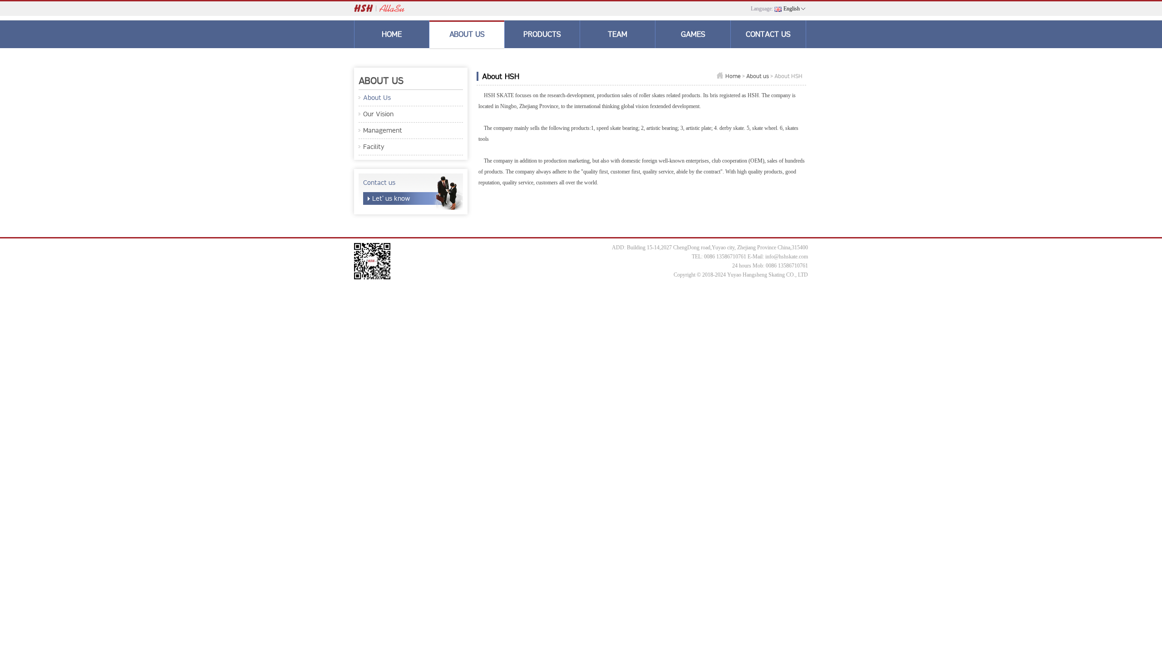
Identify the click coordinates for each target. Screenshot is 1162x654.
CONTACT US (768, 34)
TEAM (617, 34)
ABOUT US (467, 34)
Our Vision (378, 114)
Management (382, 130)
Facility (373, 147)
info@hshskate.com (786, 256)
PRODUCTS (542, 34)
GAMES (693, 34)
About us (757, 76)
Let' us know (391, 198)
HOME (392, 34)
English (791, 8)
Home (733, 76)
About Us (377, 98)
